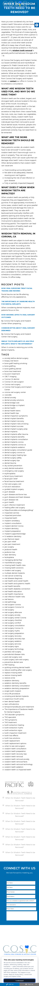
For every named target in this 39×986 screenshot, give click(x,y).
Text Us (30, 984)
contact (13, 81)
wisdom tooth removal (22, 51)
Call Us (10, 984)
